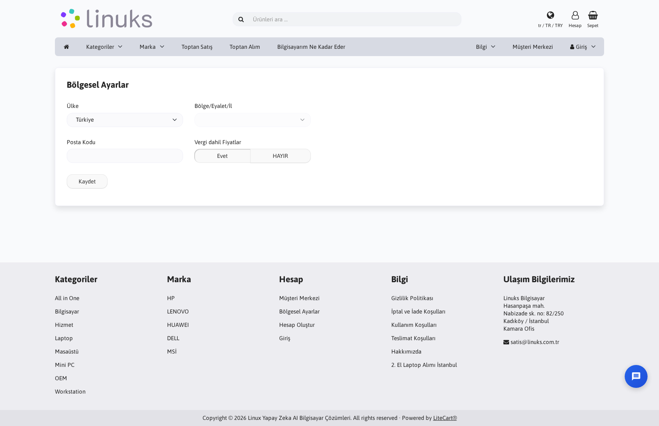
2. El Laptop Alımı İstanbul (424, 365)
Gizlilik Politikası (412, 298)
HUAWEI (178, 325)
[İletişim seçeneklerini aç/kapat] (636, 376)
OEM (61, 378)
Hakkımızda (406, 351)
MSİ (172, 351)
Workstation (70, 391)
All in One (67, 298)
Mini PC (64, 365)
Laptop (64, 338)
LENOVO (178, 311)
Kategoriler (100, 46)
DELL (173, 338)
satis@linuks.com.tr (535, 342)
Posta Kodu (81, 142)
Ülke (73, 106)
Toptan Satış (197, 46)
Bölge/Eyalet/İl (213, 106)
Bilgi (481, 46)
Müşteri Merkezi (533, 46)
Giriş (580, 46)
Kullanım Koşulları (414, 325)
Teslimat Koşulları (413, 338)
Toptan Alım (245, 46)
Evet (222, 156)
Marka (148, 46)
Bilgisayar (67, 311)
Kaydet (87, 181)
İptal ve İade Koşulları (418, 311)
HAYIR (280, 156)
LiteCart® (445, 418)
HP (171, 298)
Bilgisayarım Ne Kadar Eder (311, 46)
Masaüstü (67, 351)
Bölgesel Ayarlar (299, 311)
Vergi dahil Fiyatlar (217, 142)
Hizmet (64, 325)
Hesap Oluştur (297, 325)
